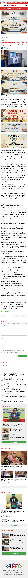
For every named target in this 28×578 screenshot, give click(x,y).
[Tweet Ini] (17, 316)
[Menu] (2, 5)
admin (5, 47)
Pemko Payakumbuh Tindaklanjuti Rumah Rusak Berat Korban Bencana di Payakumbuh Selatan (16, 548)
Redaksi (10, 570)
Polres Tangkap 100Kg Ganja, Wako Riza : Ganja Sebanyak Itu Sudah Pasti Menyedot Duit (12, 521)
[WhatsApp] (18, 566)
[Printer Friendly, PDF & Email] (5, 311)
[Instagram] (15, 566)
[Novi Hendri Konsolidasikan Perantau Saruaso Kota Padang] (5, 430)
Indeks (4, 570)
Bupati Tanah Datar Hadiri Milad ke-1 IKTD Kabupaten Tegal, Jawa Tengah (12, 425)
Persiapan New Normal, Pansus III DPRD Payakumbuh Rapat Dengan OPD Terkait (14, 380)
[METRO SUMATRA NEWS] (9, 5)
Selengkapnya (13, 442)
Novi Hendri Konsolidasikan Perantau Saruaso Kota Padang (18, 430)
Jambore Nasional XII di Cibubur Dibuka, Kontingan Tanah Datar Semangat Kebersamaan (21, 481)
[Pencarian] (26, 5)
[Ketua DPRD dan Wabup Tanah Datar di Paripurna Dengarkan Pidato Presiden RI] (7, 474)
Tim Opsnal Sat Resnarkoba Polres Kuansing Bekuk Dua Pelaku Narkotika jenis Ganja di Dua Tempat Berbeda (13, 512)
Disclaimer (22, 570)
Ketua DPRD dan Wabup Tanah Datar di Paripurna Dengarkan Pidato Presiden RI (7, 481)
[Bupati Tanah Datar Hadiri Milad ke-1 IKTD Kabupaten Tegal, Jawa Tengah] (14, 415)
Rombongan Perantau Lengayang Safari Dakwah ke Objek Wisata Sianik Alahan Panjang (17, 535)
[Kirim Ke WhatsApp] (26, 316)
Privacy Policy (8, 572)
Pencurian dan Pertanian (7, 516)
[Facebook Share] (14, 316)
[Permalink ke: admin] (2, 47)
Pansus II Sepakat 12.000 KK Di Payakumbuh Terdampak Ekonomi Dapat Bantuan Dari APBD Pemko (14, 390)
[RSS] (21, 566)
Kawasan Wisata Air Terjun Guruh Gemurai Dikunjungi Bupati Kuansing (16, 541)
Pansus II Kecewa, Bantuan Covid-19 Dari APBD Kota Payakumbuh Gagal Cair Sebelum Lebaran (15, 385)
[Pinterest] (13, 566)
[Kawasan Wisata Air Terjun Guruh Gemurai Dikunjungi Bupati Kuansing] (5, 542)
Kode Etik (15, 570)
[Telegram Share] (23, 316)
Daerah (2, 40)
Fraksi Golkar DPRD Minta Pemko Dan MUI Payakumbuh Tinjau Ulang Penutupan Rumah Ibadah (15, 395)
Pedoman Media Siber (18, 572)
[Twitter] (10, 566)
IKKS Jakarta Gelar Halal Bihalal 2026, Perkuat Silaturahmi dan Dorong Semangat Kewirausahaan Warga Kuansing (18, 436)
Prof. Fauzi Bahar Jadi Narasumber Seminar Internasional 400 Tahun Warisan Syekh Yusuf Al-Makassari (13, 468)
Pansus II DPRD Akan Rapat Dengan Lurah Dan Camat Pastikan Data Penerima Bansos (15, 400)
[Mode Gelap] (24, 5)
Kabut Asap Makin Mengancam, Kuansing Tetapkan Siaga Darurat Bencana (14, 375)
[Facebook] (7, 566)
